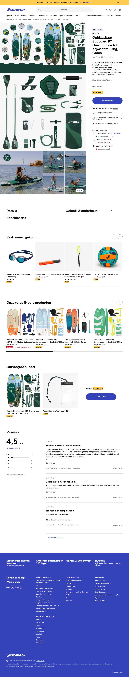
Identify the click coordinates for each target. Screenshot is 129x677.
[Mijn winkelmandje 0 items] (120, 9)
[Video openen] (82, 61)
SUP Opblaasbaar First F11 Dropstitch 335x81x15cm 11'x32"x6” (75, 341)
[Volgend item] (120, 236)
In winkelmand (107, 101)
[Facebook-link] (8, 587)
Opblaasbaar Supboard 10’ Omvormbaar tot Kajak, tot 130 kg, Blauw (49, 341)
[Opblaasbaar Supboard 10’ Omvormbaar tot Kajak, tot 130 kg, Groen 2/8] (21, 43)
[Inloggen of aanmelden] (115, 9)
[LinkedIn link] (21, 587)
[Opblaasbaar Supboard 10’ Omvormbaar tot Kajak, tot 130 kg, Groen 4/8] (21, 172)
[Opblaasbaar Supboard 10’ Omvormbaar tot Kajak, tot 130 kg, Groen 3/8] (43, 108)
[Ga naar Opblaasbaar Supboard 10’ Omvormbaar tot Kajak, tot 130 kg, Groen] (23, 390)
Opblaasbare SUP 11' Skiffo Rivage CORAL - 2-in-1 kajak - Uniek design (20, 341)
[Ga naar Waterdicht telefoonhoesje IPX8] (60, 390)
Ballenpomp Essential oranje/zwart (49, 274)
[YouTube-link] (12, 587)
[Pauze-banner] (117, 2)
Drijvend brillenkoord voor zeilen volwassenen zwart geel (77, 275)
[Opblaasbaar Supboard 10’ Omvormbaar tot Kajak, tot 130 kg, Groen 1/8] (64, 43)
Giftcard (118, 15)
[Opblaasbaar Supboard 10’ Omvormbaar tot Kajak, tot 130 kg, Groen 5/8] (64, 172)
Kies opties (101, 397)
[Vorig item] (114, 236)
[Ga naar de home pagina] (15, 9)
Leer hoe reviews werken (14, 474)
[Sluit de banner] (121, 2)
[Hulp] (110, 9)
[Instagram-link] (17, 587)
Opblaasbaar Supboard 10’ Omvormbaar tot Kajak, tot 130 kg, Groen (108, 341)
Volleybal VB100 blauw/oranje (106, 274)
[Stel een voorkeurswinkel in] (105, 9)
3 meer (79, 190)
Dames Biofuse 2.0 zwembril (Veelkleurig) (18, 275)
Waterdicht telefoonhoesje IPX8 (56, 411)
